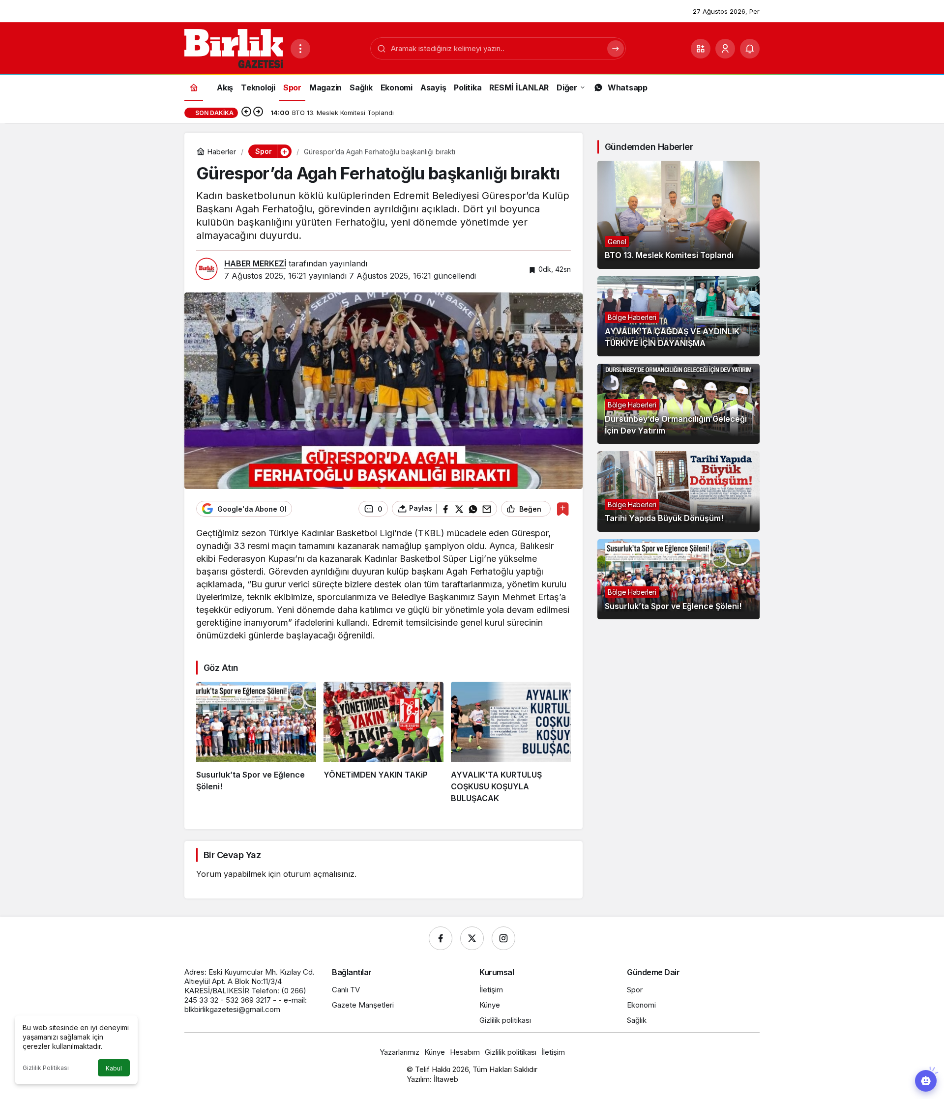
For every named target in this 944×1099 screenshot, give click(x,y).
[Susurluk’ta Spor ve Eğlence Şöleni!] (256, 743)
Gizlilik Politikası (46, 1067)
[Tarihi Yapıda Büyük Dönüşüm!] (678, 491)
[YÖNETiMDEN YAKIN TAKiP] (383, 743)
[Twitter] (472, 938)
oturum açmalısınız (318, 874)
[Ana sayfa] (193, 87)
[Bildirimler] (750, 48)
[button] (700, 48)
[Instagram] (503, 938)
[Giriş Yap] (725, 48)
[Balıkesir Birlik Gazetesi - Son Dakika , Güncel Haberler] (233, 48)
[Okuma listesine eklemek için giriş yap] (563, 509)
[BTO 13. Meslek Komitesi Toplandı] (678, 215)
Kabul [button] (114, 1068)
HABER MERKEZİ (255, 263)
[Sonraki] (258, 112)
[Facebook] (440, 938)
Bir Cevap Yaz (232, 855)
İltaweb (446, 1079)
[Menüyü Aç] (300, 48)
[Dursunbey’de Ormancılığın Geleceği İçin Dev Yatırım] (678, 404)
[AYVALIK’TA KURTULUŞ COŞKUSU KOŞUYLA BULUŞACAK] (511, 743)
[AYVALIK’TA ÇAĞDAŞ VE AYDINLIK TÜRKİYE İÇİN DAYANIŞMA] (678, 316)
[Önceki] (246, 112)
